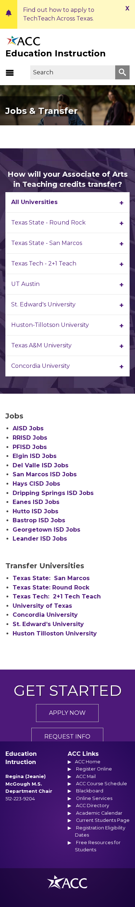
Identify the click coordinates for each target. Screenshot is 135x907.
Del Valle (40, 465)
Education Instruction (55, 53)
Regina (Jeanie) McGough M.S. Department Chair (28, 784)
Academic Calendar (99, 813)
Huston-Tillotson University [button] (50, 324)
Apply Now (67, 712)
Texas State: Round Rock (51, 587)
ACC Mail (86, 776)
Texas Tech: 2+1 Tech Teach (57, 596)
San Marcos (45, 474)
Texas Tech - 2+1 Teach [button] (43, 263)
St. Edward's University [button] (43, 304)
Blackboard (89, 790)
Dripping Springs (53, 493)
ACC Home (87, 761)
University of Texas (42, 605)
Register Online (94, 769)
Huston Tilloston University (55, 633)
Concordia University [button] (40, 365)
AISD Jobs (28, 428)
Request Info (67, 736)
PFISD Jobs (30, 447)
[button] (9, 72)
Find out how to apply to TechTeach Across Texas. (58, 14)
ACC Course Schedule (101, 783)
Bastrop (39, 520)
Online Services (94, 798)
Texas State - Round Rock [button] (48, 222)
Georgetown (46, 529)
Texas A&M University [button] (41, 345)
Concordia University (45, 614)
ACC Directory (92, 805)
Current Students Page (103, 820)
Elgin (35, 456)
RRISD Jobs (30, 437)
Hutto (35, 511)
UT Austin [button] (25, 284)
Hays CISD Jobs (36, 483)
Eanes (36, 502)
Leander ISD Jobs (40, 538)
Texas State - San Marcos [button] (46, 243)
